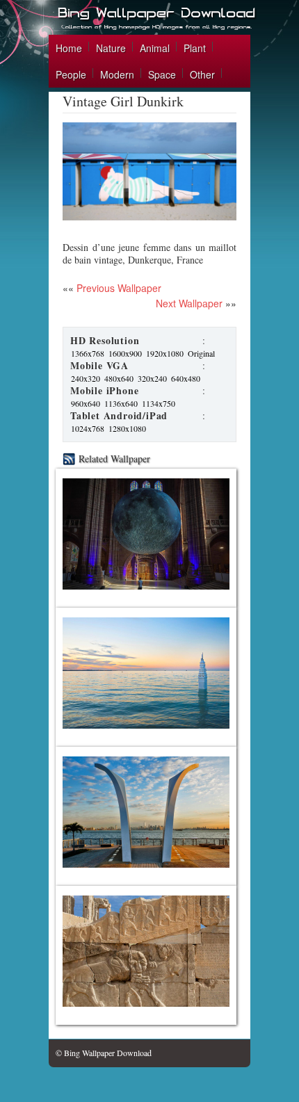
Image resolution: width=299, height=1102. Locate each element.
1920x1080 (165, 353)
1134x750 (158, 403)
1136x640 (121, 403)
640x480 (185, 378)
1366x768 (87, 353)
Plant (195, 48)
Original (201, 353)
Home (69, 48)
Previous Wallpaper (117, 288)
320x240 (152, 378)
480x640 (119, 378)
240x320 (85, 378)
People (71, 74)
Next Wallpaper (189, 303)
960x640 (85, 403)
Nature (111, 48)
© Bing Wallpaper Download (104, 1052)
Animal (155, 48)
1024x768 (87, 428)
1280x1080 (127, 428)
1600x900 (125, 353)
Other (202, 74)
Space (162, 74)
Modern (117, 74)
